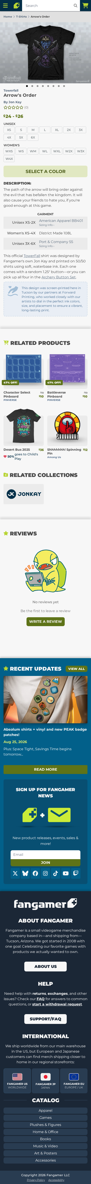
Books (45, 1139)
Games (45, 1118)
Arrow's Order (20, 95)
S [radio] (21, 130)
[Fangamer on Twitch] (75, 873)
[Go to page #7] (58, 86)
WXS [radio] (9, 151)
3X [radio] (81, 130)
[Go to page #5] (48, 86)
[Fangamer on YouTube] (65, 873)
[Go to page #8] (64, 86)
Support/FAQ (45, 1019)
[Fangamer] (16, 5)
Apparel (45, 1110)
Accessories (45, 1160)
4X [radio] (9, 137)
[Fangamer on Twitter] (15, 873)
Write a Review (45, 621)
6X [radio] (33, 137)
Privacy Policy (36, 1180)
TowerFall (32, 256)
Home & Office (45, 1132)
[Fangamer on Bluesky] (25, 873)
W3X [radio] (80, 151)
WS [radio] (21, 151)
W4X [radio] (9, 159)
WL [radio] (44, 151)
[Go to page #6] (53, 86)
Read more (45, 769)
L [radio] (45, 130)
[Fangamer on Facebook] (35, 873)
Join (45, 862)
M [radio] (33, 130)
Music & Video (45, 1146)
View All (76, 669)
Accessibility (56, 1180)
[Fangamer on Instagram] (45, 873)
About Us (45, 966)
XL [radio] (57, 130)
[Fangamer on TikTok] (55, 873)
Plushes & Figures (45, 1125)
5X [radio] (21, 137)
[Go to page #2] (32, 86)
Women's (12, 145)
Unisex (9, 124)
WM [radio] (33, 151)
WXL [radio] (57, 151)
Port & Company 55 (56, 242)
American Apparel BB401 (61, 221)
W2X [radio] (68, 151)
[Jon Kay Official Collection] (24, 494)
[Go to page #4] (43, 86)
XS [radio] (9, 130)
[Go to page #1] (27, 86)
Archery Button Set (59, 277)
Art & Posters (45, 1153)
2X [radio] (69, 130)
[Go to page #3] (37, 86)
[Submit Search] (75, 5)
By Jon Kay (12, 102)
